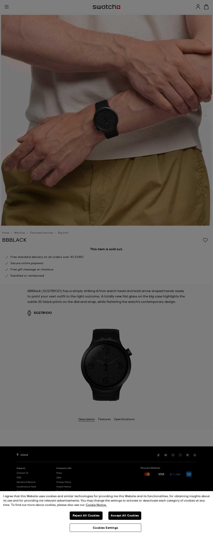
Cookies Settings (105, 527)
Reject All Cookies (86, 515)
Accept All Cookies (125, 515)
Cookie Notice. (96, 505)
